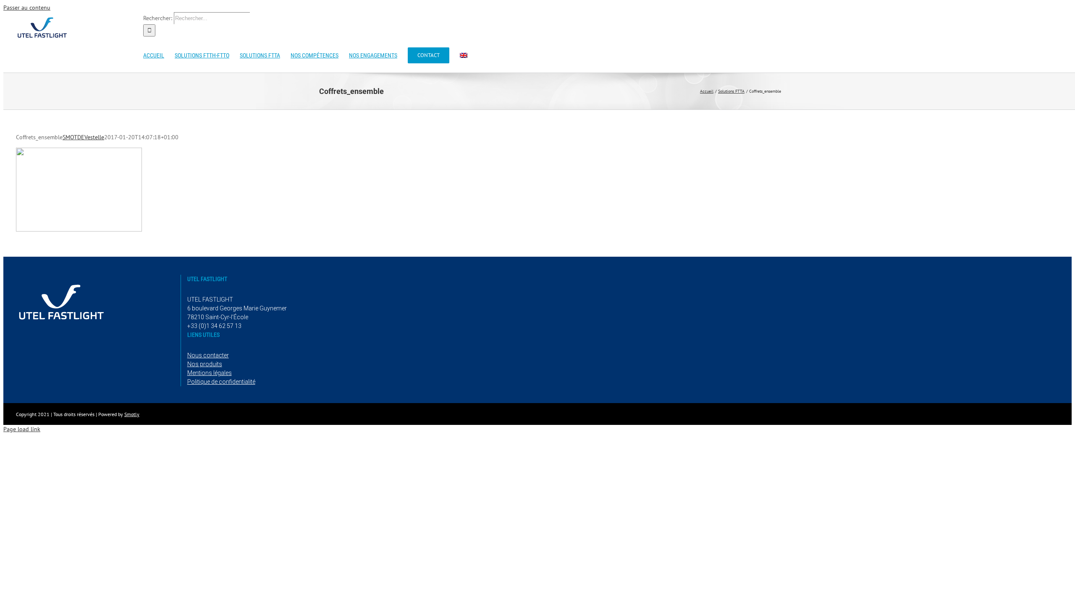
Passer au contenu (26, 7)
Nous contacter (208, 355)
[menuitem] (463, 54)
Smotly (131, 414)
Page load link (21, 429)
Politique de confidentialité (221, 381)
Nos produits (204, 364)
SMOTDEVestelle (83, 137)
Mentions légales (209, 373)
